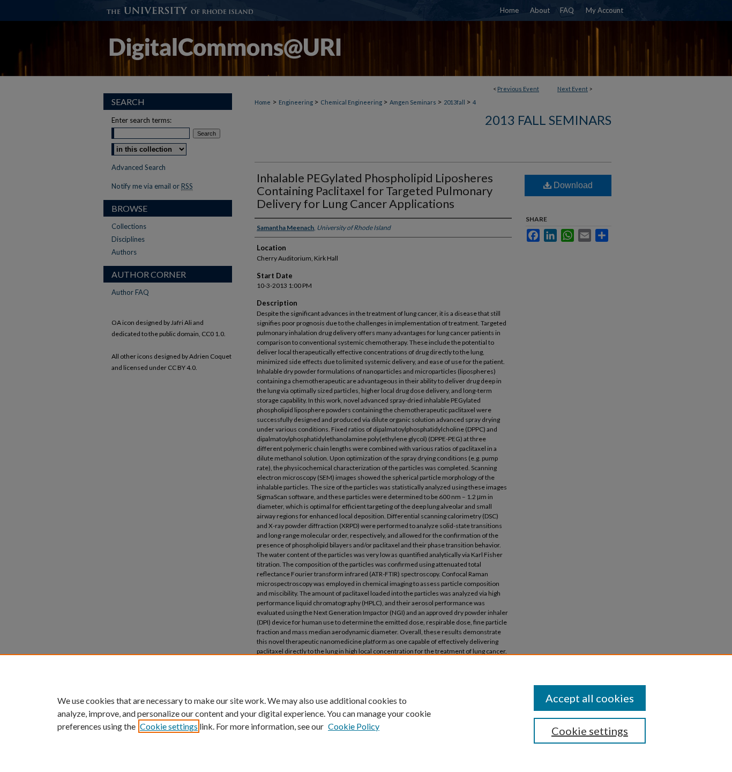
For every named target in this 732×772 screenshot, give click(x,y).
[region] (366, 713)
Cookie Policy (353, 726)
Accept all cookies (590, 698)
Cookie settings (169, 726)
